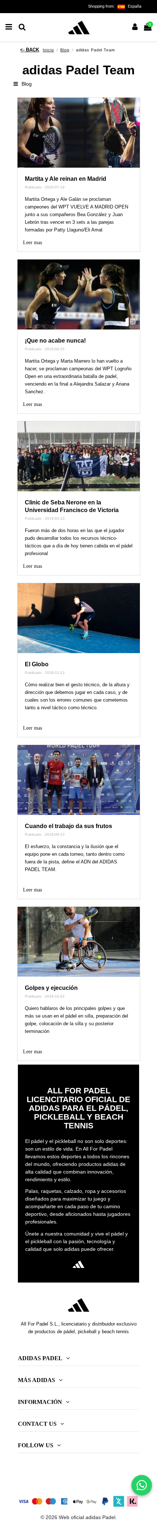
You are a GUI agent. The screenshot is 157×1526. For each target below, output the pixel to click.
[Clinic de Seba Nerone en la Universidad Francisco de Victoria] (79, 456)
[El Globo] (79, 618)
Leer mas (32, 242)
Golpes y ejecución (51, 988)
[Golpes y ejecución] (79, 942)
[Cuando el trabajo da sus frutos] (79, 780)
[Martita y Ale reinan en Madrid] (79, 133)
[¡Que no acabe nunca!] (79, 294)
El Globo (37, 664)
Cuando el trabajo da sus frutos (68, 826)
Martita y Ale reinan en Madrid (65, 179)
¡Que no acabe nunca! (55, 340)
